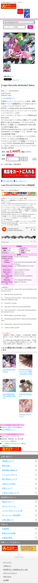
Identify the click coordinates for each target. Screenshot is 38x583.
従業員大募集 (7, 538)
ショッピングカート (9, 475)
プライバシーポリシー (10, 573)
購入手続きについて (9, 479)
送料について (7, 488)
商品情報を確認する (9, 470)
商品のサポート (8, 502)
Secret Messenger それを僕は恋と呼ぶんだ (9, 396)
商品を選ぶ (6, 466)
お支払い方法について (10, 493)
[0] (27, 16)
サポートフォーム (9, 506)
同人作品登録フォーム (8, 429)
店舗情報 (5, 529)
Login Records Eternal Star (9, 370)
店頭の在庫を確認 (8, 181)
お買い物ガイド (8, 520)
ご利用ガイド (7, 566)
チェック (15, 80)
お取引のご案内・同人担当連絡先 (11, 427)
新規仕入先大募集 (9, 533)
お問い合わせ (7, 576)
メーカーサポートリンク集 (12, 511)
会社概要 (6, 580)
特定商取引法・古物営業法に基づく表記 (15, 569)
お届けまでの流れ (9, 484)
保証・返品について (21, 181)
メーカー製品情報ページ (8, 98)
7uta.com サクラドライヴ (25, 415)
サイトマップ (7, 562)
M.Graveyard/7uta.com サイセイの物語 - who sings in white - (25, 373)
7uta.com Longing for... (25, 395)
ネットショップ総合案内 (11, 515)
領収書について (8, 461)
